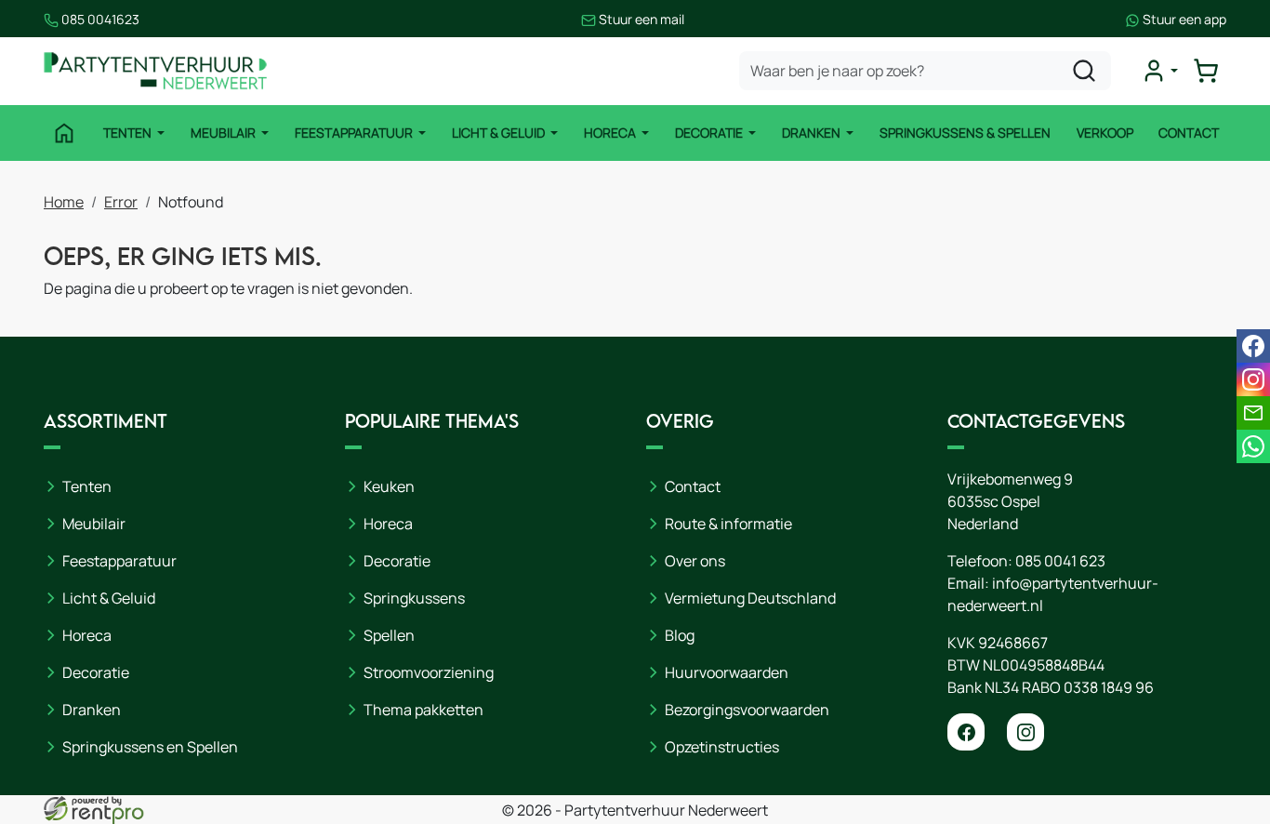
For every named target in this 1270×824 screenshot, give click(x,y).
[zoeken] (1084, 70)
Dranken (812, 132)
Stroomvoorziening (429, 672)
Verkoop (1105, 132)
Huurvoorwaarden (726, 672)
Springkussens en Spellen (150, 747)
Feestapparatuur (355, 132)
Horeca (611, 132)
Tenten (128, 132)
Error (121, 202)
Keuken (389, 486)
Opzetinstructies (722, 747)
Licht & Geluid (500, 132)
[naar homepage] (155, 71)
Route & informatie (728, 523)
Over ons (695, 561)
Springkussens (414, 598)
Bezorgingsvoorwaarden (747, 709)
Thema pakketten (423, 709)
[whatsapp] (1253, 446)
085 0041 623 (1060, 561)
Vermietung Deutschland (750, 598)
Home (64, 202)
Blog (680, 635)
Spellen (389, 635)
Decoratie (710, 132)
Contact (1188, 132)
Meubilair (224, 132)
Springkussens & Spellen (965, 132)
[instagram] (1025, 732)
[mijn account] (1159, 70)
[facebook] (966, 732)
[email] (1253, 413)
